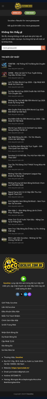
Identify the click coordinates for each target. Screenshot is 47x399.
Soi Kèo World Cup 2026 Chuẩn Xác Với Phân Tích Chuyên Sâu (26, 92)
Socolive (11, 20)
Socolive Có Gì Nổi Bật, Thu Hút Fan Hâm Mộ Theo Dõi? (26, 156)
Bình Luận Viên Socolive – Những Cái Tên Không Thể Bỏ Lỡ (25, 239)
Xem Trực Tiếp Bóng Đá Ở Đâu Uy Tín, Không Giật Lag (26, 230)
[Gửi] (43, 48)
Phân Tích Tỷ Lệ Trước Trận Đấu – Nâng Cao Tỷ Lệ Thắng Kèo (26, 221)
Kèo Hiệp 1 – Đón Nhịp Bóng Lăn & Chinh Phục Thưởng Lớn (25, 211)
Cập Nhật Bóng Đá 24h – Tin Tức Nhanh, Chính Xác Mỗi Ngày (24, 138)
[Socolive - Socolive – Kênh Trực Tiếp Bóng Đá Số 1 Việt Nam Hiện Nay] (23, 6)
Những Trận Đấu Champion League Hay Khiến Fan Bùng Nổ (24, 175)
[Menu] (3, 6)
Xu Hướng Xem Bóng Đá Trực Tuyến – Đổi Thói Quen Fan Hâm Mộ (25, 147)
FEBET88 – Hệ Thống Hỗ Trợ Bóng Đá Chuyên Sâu (26, 65)
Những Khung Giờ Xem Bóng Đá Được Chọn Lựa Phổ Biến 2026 (26, 184)
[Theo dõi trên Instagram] (17, 294)
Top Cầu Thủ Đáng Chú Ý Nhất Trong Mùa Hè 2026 (26, 166)
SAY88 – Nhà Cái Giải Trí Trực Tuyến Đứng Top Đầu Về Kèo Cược (25, 74)
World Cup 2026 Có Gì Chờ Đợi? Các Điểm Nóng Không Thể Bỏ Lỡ (25, 129)
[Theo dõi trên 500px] (25, 294)
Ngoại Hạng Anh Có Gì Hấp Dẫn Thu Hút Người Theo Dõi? (24, 193)
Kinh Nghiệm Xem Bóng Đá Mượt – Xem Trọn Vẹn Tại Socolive (26, 202)
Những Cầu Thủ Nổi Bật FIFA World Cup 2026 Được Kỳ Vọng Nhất (26, 101)
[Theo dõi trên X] (21, 294)
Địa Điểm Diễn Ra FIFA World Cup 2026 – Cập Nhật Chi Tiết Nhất (26, 120)
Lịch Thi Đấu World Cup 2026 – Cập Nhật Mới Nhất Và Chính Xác (26, 83)
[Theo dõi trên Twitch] (29, 294)
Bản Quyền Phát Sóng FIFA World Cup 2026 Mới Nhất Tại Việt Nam (26, 111)
